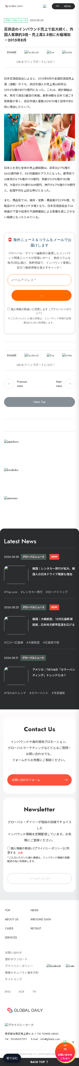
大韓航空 (34, 642)
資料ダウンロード (16, 959)
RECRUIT (36, 928)
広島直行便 (52, 642)
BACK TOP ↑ (39, 1062)
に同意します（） (41, 311)
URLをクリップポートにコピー (36, 62)
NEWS (34, 910)
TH (34, 992)
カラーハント (39, 693)
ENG (8, 992)
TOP (7, 910)
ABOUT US (11, 919)
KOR (21, 992)
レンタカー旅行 (33, 592)
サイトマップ (13, 979)
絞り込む (12, 1058)
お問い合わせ (13, 953)
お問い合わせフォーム (26, 780)
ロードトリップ (58, 592)
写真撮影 (59, 693)
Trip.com (11, 592)
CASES (9, 928)
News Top (39, 402)
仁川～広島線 (14, 642)
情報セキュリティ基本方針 (22, 973)
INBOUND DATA (41, 919)
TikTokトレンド (16, 693)
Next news (63, 384)
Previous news (17, 384)
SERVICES (11, 937)
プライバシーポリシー (48, 848)
